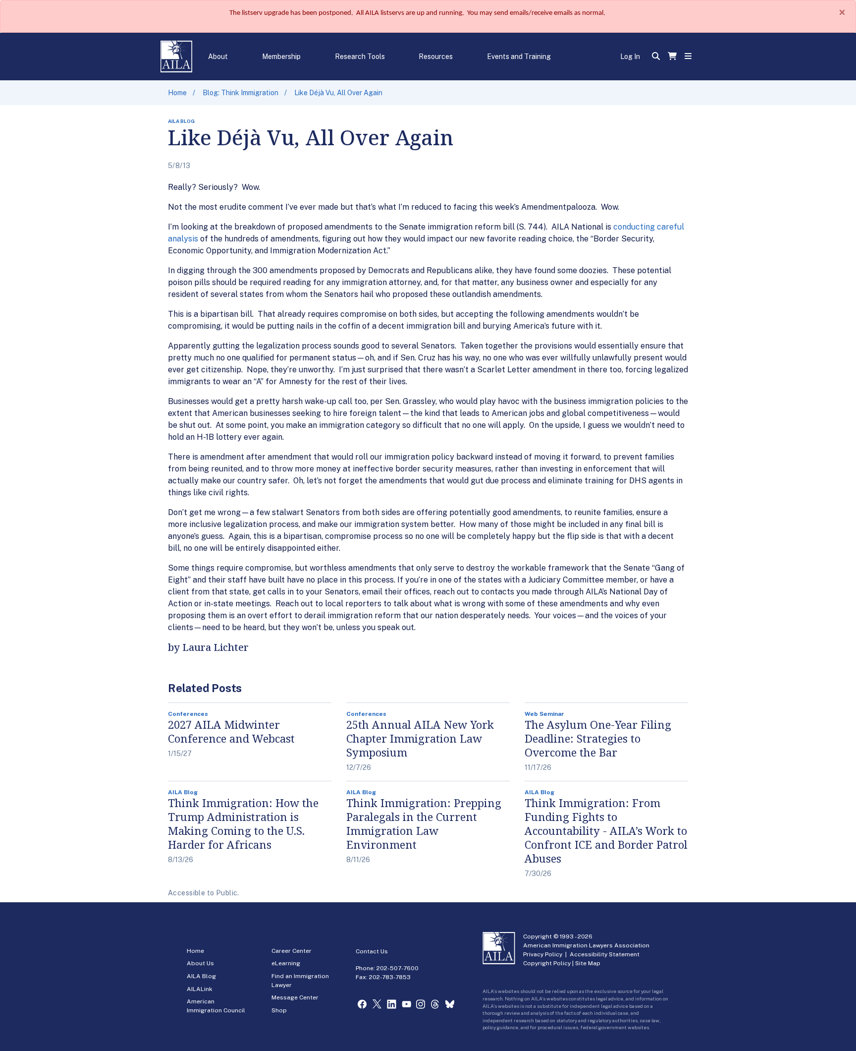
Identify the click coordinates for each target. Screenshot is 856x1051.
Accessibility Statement (605, 954)
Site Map (587, 963)
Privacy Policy (542, 954)
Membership (281, 56)
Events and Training (519, 56)
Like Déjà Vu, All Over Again (338, 93)
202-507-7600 (397, 968)
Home (177, 93)
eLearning (285, 963)
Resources (436, 56)
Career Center (291, 950)
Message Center (295, 997)
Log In (630, 56)
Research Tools (360, 56)
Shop (279, 1010)
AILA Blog (201, 976)
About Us (200, 963)
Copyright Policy (547, 963)
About (218, 56)
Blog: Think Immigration (240, 93)
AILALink (200, 989)
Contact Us (372, 951)
